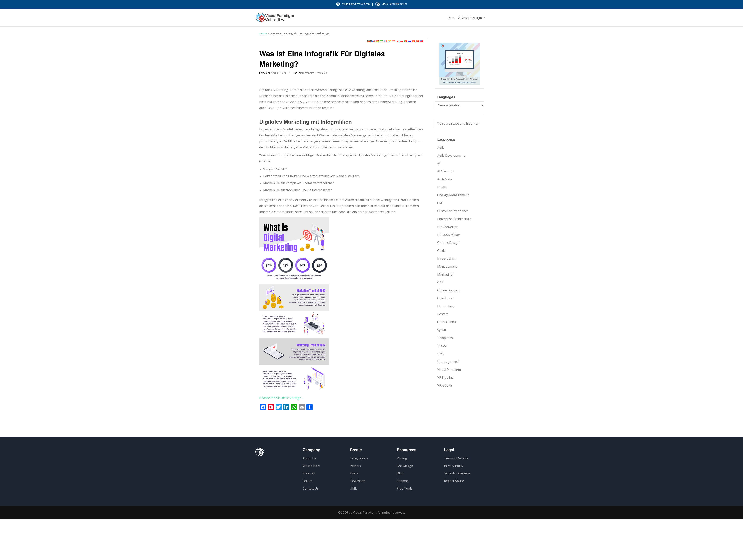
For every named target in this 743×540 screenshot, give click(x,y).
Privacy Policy (453, 466)
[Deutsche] (369, 41)
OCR (440, 282)
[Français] (385, 41)
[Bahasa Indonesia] (393, 41)
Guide (441, 250)
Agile (440, 147)
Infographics (307, 72)
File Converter (447, 227)
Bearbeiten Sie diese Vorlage (280, 398)
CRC (440, 203)
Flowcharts (358, 481)
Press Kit (309, 473)
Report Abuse (454, 481)
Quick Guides (446, 322)
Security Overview (457, 473)
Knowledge (405, 466)
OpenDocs (444, 298)
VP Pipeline (445, 377)
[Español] (377, 41)
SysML (442, 330)
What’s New (311, 466)
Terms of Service (456, 458)
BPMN (442, 187)
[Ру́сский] (409, 41)
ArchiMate (444, 179)
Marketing (445, 274)
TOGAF (442, 346)
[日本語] (397, 41)
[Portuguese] (405, 41)
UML (440, 354)
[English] (373, 41)
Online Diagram (448, 290)
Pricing (402, 458)
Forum (307, 481)
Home (263, 33)
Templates (321, 72)
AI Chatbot (445, 171)
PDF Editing (445, 306)
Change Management (453, 195)
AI (438, 163)
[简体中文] (417, 41)
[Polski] (401, 41)
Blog (400, 473)
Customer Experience (452, 211)
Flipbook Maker (448, 235)
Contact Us (310, 488)
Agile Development (451, 155)
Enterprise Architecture (454, 219)
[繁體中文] (421, 41)
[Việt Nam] (413, 41)
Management (447, 266)
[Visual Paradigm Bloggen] (274, 19)
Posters (443, 314)
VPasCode (444, 385)
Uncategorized (448, 361)
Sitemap (403, 481)
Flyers (354, 473)
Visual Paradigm (449, 369)
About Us (309, 458)
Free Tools (404, 488)
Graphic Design (448, 242)
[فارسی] (381, 41)
